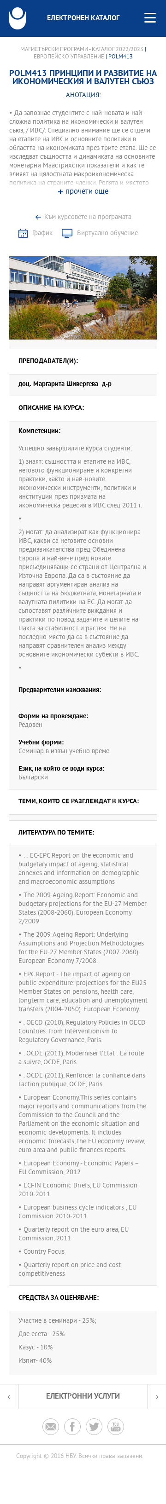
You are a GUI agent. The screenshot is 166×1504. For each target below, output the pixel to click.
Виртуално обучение (107, 233)
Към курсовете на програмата (87, 217)
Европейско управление (70, 57)
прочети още (86, 192)
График (42, 233)
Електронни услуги (83, 1396)
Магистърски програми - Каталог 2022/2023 (81, 49)
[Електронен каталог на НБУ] (17, 18)
